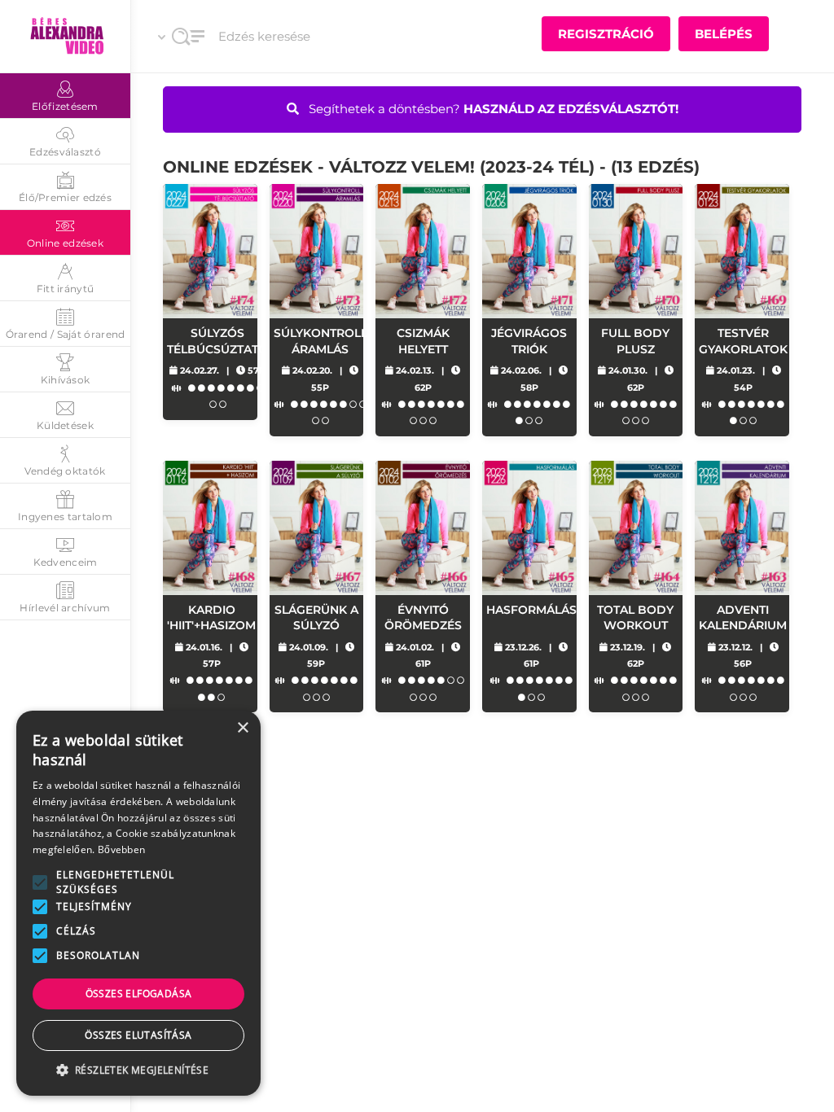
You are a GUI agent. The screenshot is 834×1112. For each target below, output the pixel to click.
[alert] (138, 903)
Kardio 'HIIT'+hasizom (211, 617)
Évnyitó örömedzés (423, 617)
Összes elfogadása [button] (139, 993)
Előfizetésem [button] (65, 106)
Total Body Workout (635, 617)
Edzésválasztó (65, 152)
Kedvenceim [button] (65, 562)
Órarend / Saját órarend (65, 334)
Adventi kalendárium (743, 617)
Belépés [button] (724, 34)
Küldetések (65, 425)
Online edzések (65, 243)
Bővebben (121, 849)
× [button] (242, 728)
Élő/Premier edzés (65, 197)
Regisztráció (606, 34)
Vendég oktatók (64, 471)
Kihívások (65, 380)
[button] (40, 882)
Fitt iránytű (65, 288)
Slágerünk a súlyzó (316, 617)
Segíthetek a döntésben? (491, 108)
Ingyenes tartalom (65, 516)
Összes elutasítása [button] (138, 1035)
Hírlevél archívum (65, 608)
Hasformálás (531, 609)
